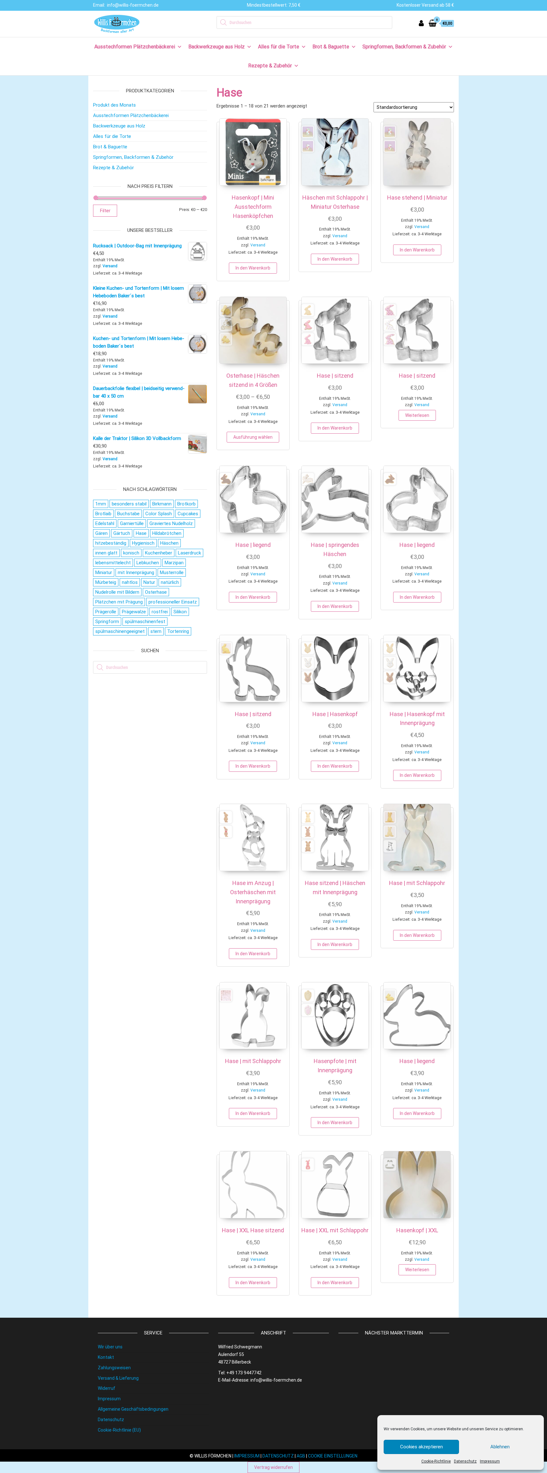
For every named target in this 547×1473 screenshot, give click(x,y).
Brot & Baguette (330, 47)
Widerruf (106, 1388)
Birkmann (162, 504)
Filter (105, 211)
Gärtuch (121, 533)
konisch (131, 553)
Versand (257, 245)
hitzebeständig (110, 543)
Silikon (180, 612)
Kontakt (106, 1357)
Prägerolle (105, 612)
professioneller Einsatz (172, 602)
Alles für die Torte (278, 47)
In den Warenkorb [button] (253, 267)
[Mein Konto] (421, 23)
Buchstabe (128, 514)
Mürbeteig (105, 582)
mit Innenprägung (136, 572)
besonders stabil (129, 504)
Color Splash (158, 514)
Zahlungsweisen (114, 1367)
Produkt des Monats (114, 105)
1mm (100, 504)
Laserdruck (189, 553)
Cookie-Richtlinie (436, 1461)
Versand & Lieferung (118, 1378)
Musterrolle (172, 572)
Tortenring (178, 631)
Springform (107, 621)
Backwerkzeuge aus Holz (216, 47)
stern (155, 631)
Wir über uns (110, 1346)
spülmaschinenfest (145, 621)
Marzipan (174, 563)
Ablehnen (500, 1447)
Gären (101, 533)
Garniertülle (132, 523)
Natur (149, 582)
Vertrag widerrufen (273, 1467)
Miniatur (103, 572)
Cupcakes (188, 514)
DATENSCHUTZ (278, 1455)
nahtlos (130, 582)
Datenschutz (465, 1461)
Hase (141, 533)
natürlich (170, 582)
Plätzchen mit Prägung (119, 602)
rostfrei (160, 612)
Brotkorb (186, 504)
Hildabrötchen (166, 533)
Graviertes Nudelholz (171, 523)
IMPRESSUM (247, 1455)
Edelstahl (104, 523)
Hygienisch (143, 543)
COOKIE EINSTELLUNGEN (332, 1455)
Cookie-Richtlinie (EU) (119, 1430)
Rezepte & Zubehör (270, 66)
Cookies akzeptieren (421, 1447)
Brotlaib (103, 514)
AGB (301, 1455)
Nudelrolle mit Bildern (117, 592)
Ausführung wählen (253, 437)
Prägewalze (134, 612)
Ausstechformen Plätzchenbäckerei (134, 47)
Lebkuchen (147, 563)
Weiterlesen (417, 415)
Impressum (490, 1461)
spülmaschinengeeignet (120, 631)
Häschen (169, 543)
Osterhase (156, 592)
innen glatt (106, 553)
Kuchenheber (158, 553)
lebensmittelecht (113, 563)
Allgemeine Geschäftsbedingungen (133, 1409)
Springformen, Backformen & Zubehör (404, 47)
